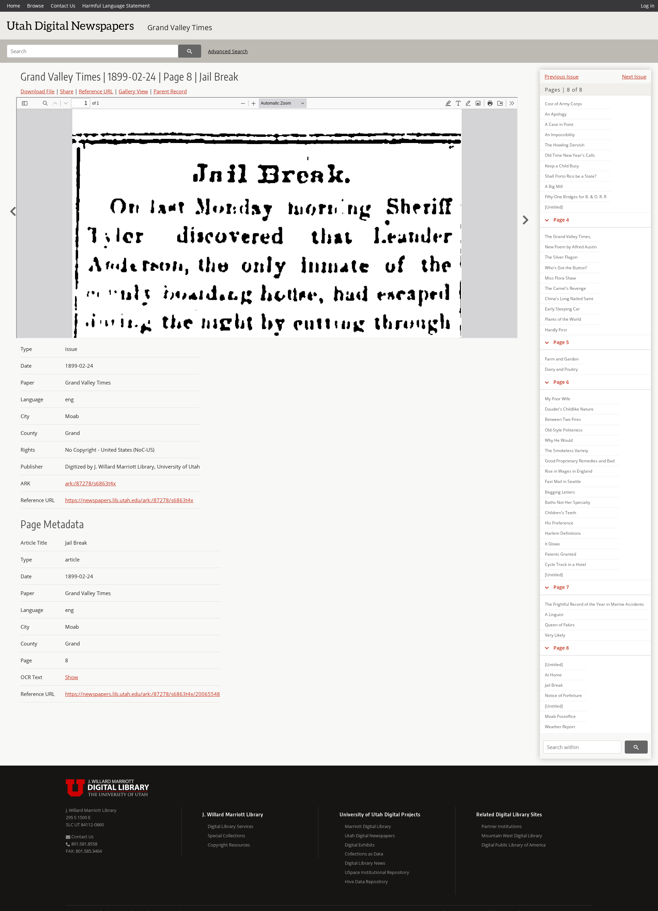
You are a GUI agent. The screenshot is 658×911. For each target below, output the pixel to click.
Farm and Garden (561, 359)
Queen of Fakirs (560, 625)
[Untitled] (554, 207)
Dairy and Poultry (561, 369)
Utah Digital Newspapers (370, 835)
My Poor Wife (557, 399)
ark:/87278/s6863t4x (90, 483)
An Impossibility (560, 135)
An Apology (555, 114)
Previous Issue (561, 76)
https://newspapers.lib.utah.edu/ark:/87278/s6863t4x (129, 500)
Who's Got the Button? (566, 268)
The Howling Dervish (564, 145)
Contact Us (63, 5)
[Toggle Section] (546, 220)
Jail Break (554, 685)
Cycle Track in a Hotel (565, 564)
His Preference (559, 523)
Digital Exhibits (360, 845)
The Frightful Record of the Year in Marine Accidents (594, 604)
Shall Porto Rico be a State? (570, 176)
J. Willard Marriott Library (91, 810)
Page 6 (561, 382)
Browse (35, 5)
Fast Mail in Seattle (563, 481)
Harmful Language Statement (116, 5)
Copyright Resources (229, 845)
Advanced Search (228, 51)
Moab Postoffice (560, 716)
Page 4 (561, 219)
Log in (648, 5)
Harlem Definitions (563, 533)
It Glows (552, 544)
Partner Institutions (502, 826)
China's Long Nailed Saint (569, 298)
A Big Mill (554, 186)
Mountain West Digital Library (512, 835)
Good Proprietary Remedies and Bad (579, 461)
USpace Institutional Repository (377, 872)
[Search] (189, 51)
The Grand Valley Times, (568, 236)
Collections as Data (364, 854)
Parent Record (170, 91)
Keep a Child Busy (562, 166)
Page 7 (561, 587)
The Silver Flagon (561, 257)
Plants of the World (563, 319)
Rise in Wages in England (568, 471)
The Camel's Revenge (565, 288)
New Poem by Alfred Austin (571, 247)
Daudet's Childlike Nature (569, 409)
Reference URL (96, 91)
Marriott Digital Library (368, 826)
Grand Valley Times (179, 27)
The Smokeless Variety (566, 450)
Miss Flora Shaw (560, 278)
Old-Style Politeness (564, 430)
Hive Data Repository (366, 881)
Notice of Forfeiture (563, 695)
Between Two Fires (563, 419)
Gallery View (133, 91)
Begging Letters (560, 492)
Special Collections (226, 835)
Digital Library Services (230, 826)
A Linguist (554, 614)
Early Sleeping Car (562, 309)
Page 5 (561, 342)
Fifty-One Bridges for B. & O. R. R (575, 197)
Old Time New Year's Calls (570, 155)
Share (66, 91)
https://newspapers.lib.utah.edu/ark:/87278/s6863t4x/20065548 (142, 693)
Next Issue (634, 76)
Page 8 (561, 647)
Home (13, 5)
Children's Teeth (560, 513)
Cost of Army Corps (563, 104)
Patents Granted (560, 554)
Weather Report (560, 727)
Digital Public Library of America (514, 845)
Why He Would (559, 440)
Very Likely (555, 635)
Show (71, 677)
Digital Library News (365, 863)
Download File (37, 91)
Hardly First (556, 330)
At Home (553, 675)
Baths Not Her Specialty (567, 502)
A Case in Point (559, 124)
